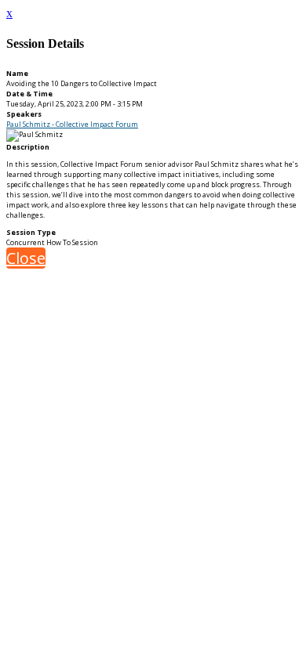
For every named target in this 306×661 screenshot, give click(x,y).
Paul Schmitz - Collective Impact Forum (72, 124)
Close (26, 258)
